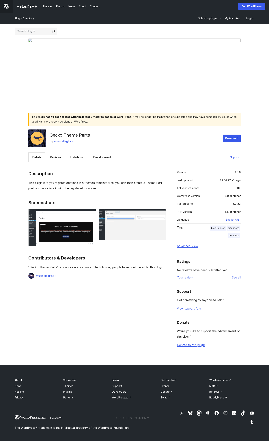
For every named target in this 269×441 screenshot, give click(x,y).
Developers (119, 391)
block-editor (218, 228)
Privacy (19, 397)
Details (36, 157)
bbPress (216, 391)
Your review (185, 277)
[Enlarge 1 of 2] (91, 214)
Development (102, 157)
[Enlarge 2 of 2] (161, 214)
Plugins (67, 391)
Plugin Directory (24, 18)
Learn (115, 380)
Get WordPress (252, 6)
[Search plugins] (53, 31)
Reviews (55, 157)
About (18, 380)
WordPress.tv (121, 397)
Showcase (69, 380)
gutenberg (233, 228)
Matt (213, 385)
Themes (68, 385)
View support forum (190, 308)
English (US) (233, 219)
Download (231, 138)
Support (235, 157)
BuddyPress (218, 397)
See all (236, 277)
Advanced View (187, 246)
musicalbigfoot (64, 141)
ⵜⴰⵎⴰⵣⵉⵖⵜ (56, 417)
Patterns (68, 397)
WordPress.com (220, 380)
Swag (166, 397)
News (18, 385)
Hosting (19, 391)
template (234, 235)
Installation (77, 157)
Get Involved (168, 380)
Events (165, 385)
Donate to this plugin (191, 345)
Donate (167, 391)
